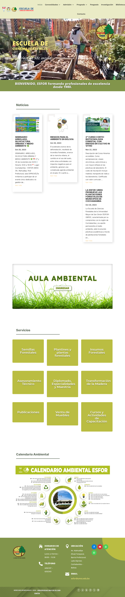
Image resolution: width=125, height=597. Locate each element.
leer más (18, 185)
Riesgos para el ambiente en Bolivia (62, 138)
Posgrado (94, 5)
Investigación (107, 5)
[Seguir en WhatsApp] (105, 546)
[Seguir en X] (94, 590)
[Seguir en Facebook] (94, 546)
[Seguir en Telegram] (82, 590)
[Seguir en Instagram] (90, 590)
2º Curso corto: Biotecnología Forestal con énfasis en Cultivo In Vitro (98, 141)
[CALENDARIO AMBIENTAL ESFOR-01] (62, 528)
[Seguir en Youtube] (100, 546)
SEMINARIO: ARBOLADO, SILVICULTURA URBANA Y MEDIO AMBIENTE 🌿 (24, 141)
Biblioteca (120, 5)
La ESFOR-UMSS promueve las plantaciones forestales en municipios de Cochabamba (94, 195)
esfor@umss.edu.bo (80, 578)
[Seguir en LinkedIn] (86, 590)
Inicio (40, 5)
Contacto (81, 14)
